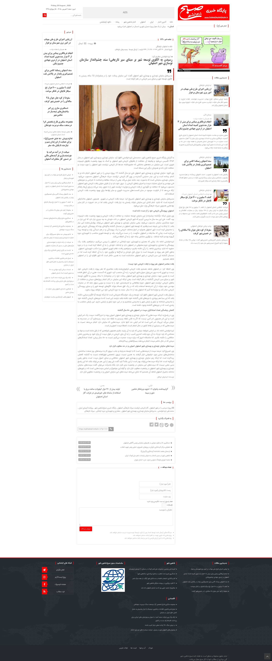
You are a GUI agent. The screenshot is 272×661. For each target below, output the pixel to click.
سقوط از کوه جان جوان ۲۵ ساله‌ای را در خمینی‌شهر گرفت (209, 591)
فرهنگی (158, 46)
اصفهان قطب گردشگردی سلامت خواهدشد (57, 297)
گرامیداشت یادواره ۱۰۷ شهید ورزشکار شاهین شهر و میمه (149, 389)
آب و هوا (142, 648)
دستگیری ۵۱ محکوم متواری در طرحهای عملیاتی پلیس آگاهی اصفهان (147, 443)
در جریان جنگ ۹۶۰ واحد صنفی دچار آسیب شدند (160, 625)
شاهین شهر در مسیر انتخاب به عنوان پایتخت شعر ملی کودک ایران (147, 455)
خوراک (150, 648)
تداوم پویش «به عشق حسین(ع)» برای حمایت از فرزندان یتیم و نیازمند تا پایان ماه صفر (58, 142)
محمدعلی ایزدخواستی (166, 411)
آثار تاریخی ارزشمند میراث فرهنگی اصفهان (132, 408)
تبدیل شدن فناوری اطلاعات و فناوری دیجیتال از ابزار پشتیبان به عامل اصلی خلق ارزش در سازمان (60, 261)
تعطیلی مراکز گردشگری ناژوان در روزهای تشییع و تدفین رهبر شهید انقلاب (145, 447)
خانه (171, 22)
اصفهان (143, 22)
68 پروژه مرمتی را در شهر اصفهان (162, 408)
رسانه (117, 22)
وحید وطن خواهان (121, 49)
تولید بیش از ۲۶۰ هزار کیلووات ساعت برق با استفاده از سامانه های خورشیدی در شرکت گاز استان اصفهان (102, 391)
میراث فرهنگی (89, 411)
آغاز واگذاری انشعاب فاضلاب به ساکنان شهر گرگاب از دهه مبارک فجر (153, 578)
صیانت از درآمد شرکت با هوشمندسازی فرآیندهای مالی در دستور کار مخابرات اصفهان (57, 156)
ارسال (81, 43)
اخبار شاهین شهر (130, 22)
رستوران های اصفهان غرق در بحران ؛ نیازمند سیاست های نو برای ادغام (153, 630)
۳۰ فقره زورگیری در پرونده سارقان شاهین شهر (161, 583)
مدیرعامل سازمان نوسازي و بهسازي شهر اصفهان (139, 411)
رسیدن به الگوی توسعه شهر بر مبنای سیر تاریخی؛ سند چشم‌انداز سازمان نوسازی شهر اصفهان (125, 61)
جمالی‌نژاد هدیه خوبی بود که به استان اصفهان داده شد (158, 588)
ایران (151, 22)
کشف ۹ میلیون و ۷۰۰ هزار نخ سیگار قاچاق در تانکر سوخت (209, 586)
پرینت (91, 43)
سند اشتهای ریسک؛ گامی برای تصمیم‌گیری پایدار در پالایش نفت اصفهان (196, 165)
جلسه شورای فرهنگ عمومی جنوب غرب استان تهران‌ (152, 460)
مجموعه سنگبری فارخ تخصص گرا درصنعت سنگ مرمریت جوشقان (154, 604)
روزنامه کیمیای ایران (86, 408)
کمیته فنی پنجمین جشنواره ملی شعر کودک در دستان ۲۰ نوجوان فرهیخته (152, 569)
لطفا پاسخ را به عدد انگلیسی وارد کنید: (160, 501)
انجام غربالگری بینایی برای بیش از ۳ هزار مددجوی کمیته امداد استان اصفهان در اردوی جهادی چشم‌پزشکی (194, 125)
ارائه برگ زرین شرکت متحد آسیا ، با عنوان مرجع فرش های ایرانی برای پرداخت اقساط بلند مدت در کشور (58, 281)
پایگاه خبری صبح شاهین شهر (105, 408)
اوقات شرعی (123, 648)
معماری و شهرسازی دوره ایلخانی (108, 411)
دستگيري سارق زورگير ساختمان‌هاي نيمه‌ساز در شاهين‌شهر (58, 112)
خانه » (169, 46)
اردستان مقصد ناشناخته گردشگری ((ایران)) (155, 451)
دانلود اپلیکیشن (105, 22)
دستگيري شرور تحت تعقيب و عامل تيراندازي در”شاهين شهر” (156, 574)
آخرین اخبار (162, 22)
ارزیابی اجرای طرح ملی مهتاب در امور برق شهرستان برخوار (209, 569)
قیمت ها (133, 648)
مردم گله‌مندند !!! (219, 65)
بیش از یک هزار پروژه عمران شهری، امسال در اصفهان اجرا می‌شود (141, 26)
